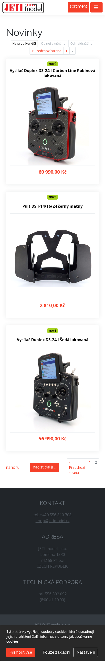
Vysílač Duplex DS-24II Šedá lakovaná (52, 339)
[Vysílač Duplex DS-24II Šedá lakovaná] (52, 390)
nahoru (13, 467)
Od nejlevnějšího (53, 43)
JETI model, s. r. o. (23, 7)
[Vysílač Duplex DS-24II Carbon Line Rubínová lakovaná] (52, 123)
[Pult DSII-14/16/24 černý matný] (52, 256)
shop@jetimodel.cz (53, 520)
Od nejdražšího (81, 43)
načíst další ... (44, 467)
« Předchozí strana (46, 50)
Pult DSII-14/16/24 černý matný (52, 206)
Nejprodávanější (24, 43)
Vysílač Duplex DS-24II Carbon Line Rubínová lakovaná (52, 73)
